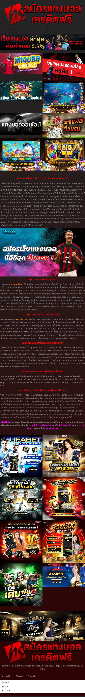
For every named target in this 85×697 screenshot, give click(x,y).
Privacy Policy (33, 676)
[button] (42, 30)
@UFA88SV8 (52, 428)
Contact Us (7, 676)
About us (19, 676)
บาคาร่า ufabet (55, 665)
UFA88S (5, 422)
